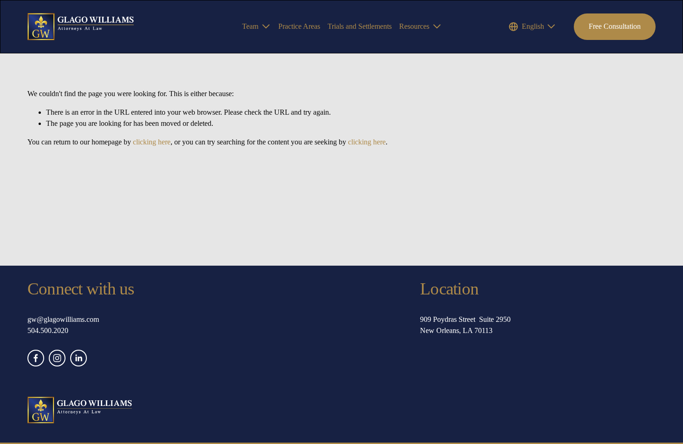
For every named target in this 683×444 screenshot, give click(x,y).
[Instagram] (57, 358)
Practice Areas (299, 26)
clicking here (152, 142)
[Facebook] (35, 358)
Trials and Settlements (360, 26)
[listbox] (532, 26)
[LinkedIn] (78, 358)
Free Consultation (615, 26)
